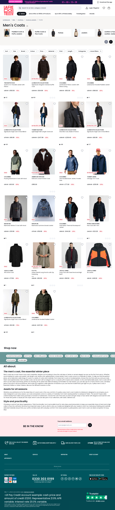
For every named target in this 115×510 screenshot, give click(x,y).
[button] (109, 8)
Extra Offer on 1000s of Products (40, 14)
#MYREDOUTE (8, 458)
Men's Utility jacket (40, 356)
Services (35, 454)
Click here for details (29, 492)
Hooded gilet (22, 360)
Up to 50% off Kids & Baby (63, 14)
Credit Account (93, 454)
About (6, 454)
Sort (6, 51)
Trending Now (80, 14)
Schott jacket (11, 360)
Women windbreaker (55, 356)
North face (28, 356)
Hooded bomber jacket (14, 356)
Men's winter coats (71, 356)
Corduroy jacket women (100, 356)
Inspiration (64, 454)
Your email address (65, 421)
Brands (92, 14)
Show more (57, 466)
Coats (41, 20)
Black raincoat (85, 356)
